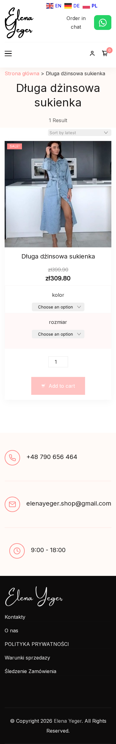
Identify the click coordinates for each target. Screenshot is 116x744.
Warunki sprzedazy (27, 658)
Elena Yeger (19, 21)
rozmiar (58, 322)
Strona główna (22, 73)
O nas (11, 630)
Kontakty (15, 617)
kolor (58, 295)
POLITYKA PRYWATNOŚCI (37, 644)
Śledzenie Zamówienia (30, 671)
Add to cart (62, 386)
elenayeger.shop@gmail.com (68, 503)
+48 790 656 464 (51, 457)
